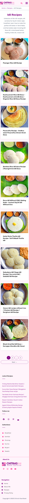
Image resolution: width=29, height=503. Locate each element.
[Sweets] (5, 451)
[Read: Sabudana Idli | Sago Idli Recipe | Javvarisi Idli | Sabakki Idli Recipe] (14, 258)
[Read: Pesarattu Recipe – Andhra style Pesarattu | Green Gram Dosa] (14, 116)
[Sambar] (6, 436)
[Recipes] (5, 490)
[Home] (5, 483)
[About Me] (6, 487)
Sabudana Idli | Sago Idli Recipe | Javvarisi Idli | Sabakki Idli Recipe (12, 274)
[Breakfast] (6, 432)
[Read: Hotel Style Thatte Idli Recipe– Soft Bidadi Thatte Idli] (14, 222)
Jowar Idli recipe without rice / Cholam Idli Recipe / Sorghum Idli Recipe (14, 310)
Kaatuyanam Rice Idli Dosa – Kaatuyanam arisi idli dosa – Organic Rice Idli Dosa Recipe (14, 97)
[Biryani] (5, 447)
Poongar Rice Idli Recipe (12, 63)
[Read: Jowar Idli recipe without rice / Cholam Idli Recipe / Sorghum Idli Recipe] (14, 294)
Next (14, 362)
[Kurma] (5, 443)
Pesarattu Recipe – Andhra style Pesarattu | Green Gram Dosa (14, 133)
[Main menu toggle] (26, 3)
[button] (22, 3)
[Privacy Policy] (7, 493)
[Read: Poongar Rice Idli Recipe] (14, 49)
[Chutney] (6, 440)
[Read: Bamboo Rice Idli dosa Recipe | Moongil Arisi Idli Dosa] (14, 152)
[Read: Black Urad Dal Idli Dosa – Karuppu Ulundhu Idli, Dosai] (14, 330)
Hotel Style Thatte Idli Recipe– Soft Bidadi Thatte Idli (13, 238)
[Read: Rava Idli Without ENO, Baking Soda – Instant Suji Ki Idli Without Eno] (14, 186)
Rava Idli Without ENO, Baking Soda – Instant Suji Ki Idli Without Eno (14, 202)
